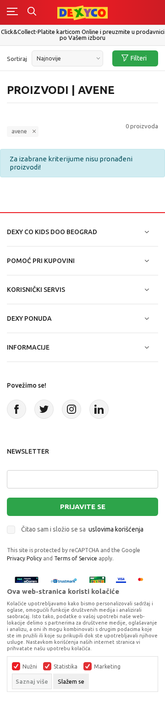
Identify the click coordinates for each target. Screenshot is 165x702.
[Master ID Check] (143, 581)
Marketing (107, 666)
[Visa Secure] (121, 581)
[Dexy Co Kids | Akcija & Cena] (82, 12)
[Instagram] (71, 409)
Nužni (29, 666)
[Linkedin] (99, 409)
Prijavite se (82, 506)
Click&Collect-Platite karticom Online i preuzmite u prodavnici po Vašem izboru (83, 34)
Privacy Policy (24, 558)
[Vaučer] (97, 581)
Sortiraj (17, 58)
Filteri (139, 58)
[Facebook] (16, 409)
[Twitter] (44, 409)
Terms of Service (75, 558)
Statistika (65, 666)
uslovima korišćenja (115, 529)
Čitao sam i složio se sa (82, 529)
